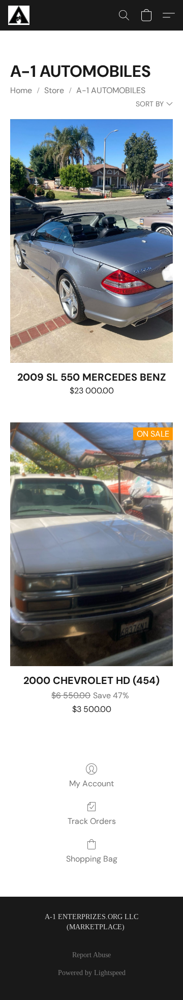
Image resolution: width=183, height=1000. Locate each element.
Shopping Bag (91, 858)
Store (54, 90)
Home (21, 90)
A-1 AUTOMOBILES (110, 90)
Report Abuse (91, 955)
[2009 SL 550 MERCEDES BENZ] (91, 241)
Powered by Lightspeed (92, 973)
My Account (91, 783)
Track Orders (92, 821)
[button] (19, 15)
